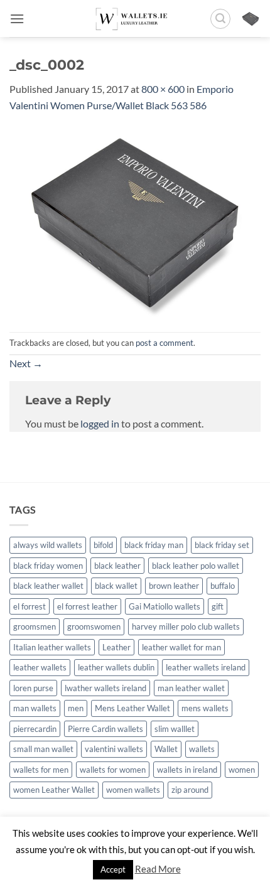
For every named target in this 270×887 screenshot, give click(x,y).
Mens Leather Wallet (132, 708)
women (242, 770)
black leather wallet (48, 586)
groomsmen (34, 626)
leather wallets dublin (116, 667)
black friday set (222, 545)
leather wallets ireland (206, 667)
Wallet (166, 749)
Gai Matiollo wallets (164, 606)
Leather (116, 647)
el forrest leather (87, 606)
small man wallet (43, 749)
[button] (16, 18)
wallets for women (113, 770)
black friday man (153, 545)
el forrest (29, 606)
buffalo (222, 586)
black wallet (116, 586)
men (76, 708)
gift (218, 606)
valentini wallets (114, 749)
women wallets (133, 790)
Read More (158, 868)
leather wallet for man (181, 647)
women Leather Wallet (54, 790)
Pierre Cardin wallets (105, 729)
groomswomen (94, 626)
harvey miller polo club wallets (186, 626)
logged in (99, 423)
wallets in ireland (187, 770)
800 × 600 (163, 89)
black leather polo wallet (195, 566)
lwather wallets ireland (105, 688)
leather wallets (40, 667)
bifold (103, 545)
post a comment (164, 343)
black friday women (48, 566)
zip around (189, 790)
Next (26, 363)
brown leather (174, 586)
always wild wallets (47, 545)
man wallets (35, 708)
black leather (117, 566)
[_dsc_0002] (135, 221)
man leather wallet (191, 688)
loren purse (33, 688)
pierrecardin (35, 729)
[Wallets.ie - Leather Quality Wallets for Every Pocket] (135, 18)
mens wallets (205, 708)
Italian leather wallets (52, 647)
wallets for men (40, 770)
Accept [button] (113, 869)
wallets (202, 749)
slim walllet (174, 729)
